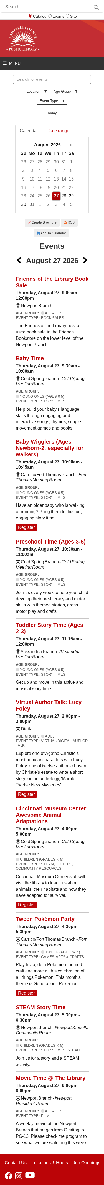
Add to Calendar (53, 233)
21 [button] (63, 187)
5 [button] (48, 170)
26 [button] (23, 162)
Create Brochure (44, 222)
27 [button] (31, 162)
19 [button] (47, 187)
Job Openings (86, 1162)
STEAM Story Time (40, 1007)
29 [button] (47, 162)
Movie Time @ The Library (50, 1078)
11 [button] (39, 179)
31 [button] (63, 162)
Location (33, 91)
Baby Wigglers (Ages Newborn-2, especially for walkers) (49, 448)
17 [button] (31, 187)
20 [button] (56, 187)
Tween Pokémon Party (45, 919)
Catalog (40, 16)
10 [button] (31, 179)
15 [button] (71, 179)
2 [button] (23, 170)
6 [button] (56, 170)
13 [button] (56, 179)
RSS (71, 222)
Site (73, 16)
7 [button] (64, 170)
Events (58, 16)
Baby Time (30, 358)
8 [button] (71, 170)
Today (52, 113)
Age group (62, 91)
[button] (18, 261)
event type (49, 101)
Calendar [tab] (29, 130)
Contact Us (16, 1162)
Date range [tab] (58, 130)
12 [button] (47, 179)
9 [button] (23, 179)
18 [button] (39, 187)
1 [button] (71, 162)
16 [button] (23, 187)
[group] (52, 175)
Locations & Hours (50, 1162)
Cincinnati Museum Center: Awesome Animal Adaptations (52, 814)
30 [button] (56, 162)
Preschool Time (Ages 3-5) (51, 542)
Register (26, 527)
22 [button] (71, 187)
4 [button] (40, 170)
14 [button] (63, 179)
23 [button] (23, 195)
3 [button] (32, 170)
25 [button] (39, 195)
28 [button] (39, 162)
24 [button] (31, 195)
